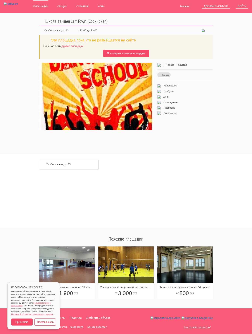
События (82, 6)
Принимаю (21, 322)
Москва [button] (185, 6)
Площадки (40, 6)
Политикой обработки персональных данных (32, 314)
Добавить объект (216, 6)
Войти (242, 6)
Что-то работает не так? (197, 327)
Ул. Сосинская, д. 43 (56, 30)
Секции (62, 6)
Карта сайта (76, 327)
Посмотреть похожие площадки (126, 53)
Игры (101, 6)
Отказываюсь (45, 322)
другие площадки (72, 46)
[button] (203, 30)
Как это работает (97, 327)
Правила (76, 317)
